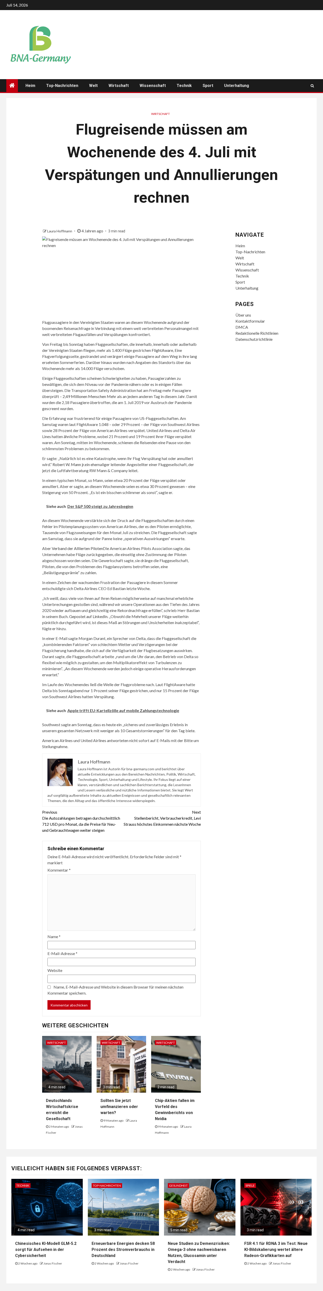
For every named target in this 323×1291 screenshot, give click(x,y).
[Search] (312, 85)
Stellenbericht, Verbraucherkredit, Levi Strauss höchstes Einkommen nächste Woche (162, 818)
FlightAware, (163, 350)
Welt (93, 85)
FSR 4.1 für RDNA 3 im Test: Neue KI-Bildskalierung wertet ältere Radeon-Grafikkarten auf (276, 1249)
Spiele (250, 1185)
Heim (30, 85)
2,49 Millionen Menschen (84, 396)
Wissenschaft (153, 85)
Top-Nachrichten (62, 85)
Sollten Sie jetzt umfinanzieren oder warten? (119, 1106)
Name (54, 936)
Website (54, 970)
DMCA (241, 327)
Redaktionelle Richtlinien (256, 333)
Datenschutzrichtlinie (254, 339)
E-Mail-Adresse (62, 953)
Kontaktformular (250, 321)
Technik (184, 85)
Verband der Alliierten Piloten (77, 548)
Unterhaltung (236, 85)
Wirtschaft (119, 85)
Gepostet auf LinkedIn (88, 616)
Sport (208, 85)
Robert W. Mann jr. (68, 464)
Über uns (243, 315)
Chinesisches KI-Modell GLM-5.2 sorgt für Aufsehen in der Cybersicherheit (45, 1249)
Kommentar (59, 870)
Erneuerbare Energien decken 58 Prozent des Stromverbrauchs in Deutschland (123, 1249)
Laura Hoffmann (60, 231)
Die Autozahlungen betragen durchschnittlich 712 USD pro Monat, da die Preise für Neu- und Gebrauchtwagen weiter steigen (81, 821)
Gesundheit (178, 1185)
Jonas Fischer (52, 1263)
